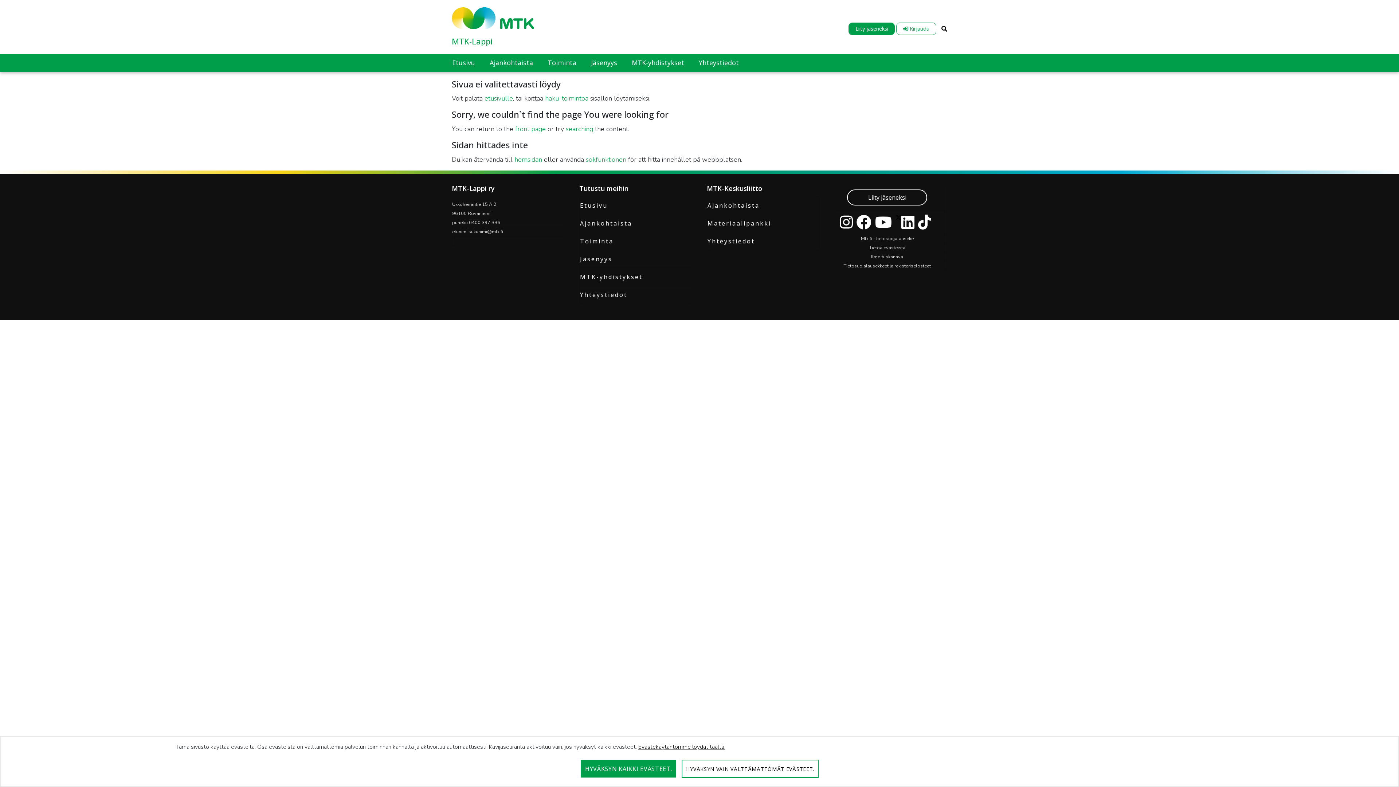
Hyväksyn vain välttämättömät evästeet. (750, 769)
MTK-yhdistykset (611, 277)
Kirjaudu (918, 28)
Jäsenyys (596, 259)
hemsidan (528, 159)
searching (579, 129)
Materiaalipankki (739, 223)
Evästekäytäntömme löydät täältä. (681, 747)
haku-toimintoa (566, 98)
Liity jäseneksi (871, 28)
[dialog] (699, 761)
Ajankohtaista (606, 223)
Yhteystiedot (603, 295)
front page (530, 129)
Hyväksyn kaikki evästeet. (628, 769)
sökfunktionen (606, 159)
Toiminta (597, 241)
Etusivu (594, 205)
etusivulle (499, 98)
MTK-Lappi (472, 41)
